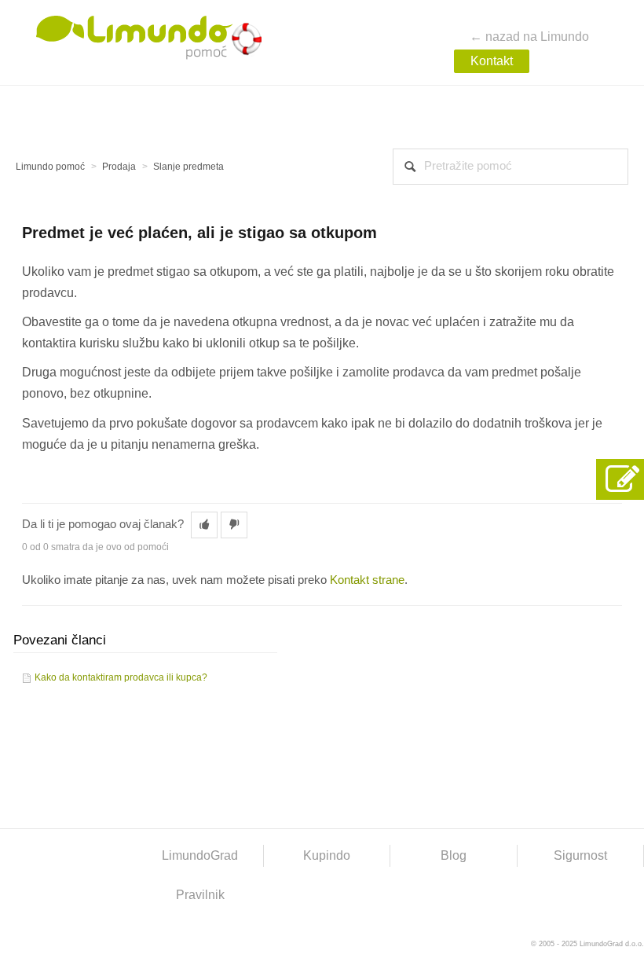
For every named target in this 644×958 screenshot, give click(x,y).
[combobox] (510, 167)
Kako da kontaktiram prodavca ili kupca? (121, 677)
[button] (204, 525)
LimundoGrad (200, 855)
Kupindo (326, 855)
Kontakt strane (367, 580)
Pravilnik (200, 894)
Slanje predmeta (188, 166)
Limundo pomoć (50, 166)
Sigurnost (580, 855)
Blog (454, 855)
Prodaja (119, 166)
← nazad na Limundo (529, 36)
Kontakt (491, 61)
